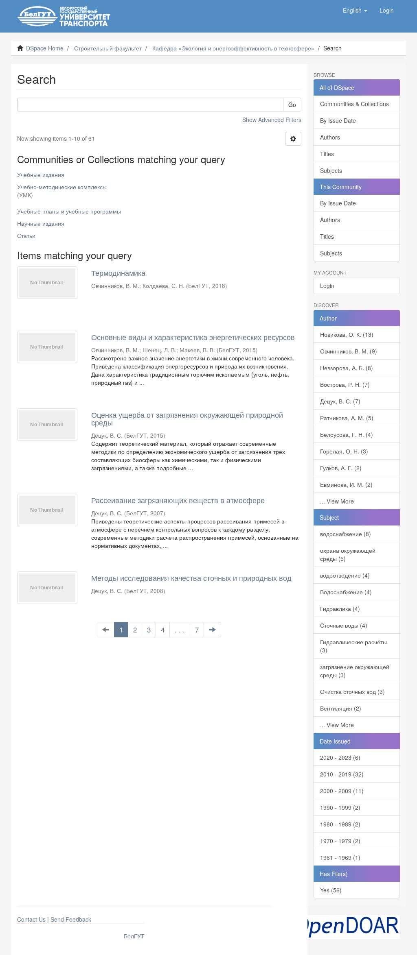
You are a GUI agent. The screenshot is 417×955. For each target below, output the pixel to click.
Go (292, 104)
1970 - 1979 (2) (340, 841)
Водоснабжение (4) (346, 592)
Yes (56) (331, 890)
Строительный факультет (108, 48)
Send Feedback (70, 919)
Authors (330, 137)
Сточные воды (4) (343, 625)
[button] (355, 10)
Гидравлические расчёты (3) (353, 646)
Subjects (331, 170)
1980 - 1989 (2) (340, 824)
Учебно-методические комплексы (62, 187)
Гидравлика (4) (340, 608)
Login (327, 285)
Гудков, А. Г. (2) (341, 468)
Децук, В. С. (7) (340, 401)
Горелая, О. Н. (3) (344, 451)
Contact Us (31, 919)
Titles (327, 154)
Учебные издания (40, 174)
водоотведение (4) (345, 575)
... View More (337, 501)
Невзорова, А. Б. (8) (346, 368)
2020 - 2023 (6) (340, 757)
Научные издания (40, 223)
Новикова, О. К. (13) (346, 334)
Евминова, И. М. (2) (346, 484)
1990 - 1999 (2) (340, 807)
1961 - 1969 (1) (340, 857)
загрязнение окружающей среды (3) (354, 671)
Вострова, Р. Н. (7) (345, 384)
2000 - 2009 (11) (342, 791)
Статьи (26, 235)
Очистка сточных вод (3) (352, 691)
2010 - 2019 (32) (342, 774)
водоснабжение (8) (345, 534)
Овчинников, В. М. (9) (348, 351)
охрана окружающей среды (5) (347, 554)
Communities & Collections (354, 104)
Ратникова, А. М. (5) (346, 418)
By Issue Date (338, 120)
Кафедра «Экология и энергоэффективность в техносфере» (233, 48)
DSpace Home (45, 48)
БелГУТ (134, 936)
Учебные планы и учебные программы (69, 211)
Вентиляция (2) (340, 708)
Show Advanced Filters (271, 120)
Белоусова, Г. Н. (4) (346, 434)
